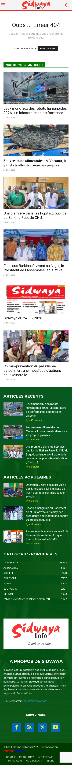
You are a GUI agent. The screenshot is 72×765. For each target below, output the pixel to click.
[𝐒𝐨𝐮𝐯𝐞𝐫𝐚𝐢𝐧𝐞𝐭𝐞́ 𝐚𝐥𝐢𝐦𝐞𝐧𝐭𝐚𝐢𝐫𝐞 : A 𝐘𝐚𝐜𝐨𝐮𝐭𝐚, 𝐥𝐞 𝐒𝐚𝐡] (36, 141)
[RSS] (29, 727)
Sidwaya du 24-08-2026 (22, 318)
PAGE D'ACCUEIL (48, 48)
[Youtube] (55, 727)
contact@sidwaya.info (34, 701)
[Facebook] (16, 727)
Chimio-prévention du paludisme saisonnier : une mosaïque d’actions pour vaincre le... (32, 370)
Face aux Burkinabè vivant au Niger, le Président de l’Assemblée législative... (34, 268)
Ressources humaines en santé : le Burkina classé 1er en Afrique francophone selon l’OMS (47, 535)
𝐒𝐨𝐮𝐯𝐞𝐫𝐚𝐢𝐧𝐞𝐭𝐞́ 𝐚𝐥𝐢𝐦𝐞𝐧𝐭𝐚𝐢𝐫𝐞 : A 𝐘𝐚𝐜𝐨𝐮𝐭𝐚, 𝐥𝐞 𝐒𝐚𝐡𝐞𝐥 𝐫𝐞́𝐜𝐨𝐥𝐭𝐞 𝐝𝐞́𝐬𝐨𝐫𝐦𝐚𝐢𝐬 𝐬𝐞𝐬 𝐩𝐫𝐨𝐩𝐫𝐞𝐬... (34, 163)
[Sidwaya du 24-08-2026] (36, 298)
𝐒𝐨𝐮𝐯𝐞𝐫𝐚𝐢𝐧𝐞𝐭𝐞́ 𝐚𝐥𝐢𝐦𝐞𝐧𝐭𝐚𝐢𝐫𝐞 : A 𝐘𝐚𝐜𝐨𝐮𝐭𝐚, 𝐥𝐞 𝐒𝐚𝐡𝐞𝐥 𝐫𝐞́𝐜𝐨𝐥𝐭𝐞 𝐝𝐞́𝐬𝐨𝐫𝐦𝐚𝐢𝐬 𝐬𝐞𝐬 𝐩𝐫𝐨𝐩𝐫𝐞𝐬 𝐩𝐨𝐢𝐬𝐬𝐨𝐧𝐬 (46, 431)
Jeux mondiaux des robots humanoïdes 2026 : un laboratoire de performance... (35, 110)
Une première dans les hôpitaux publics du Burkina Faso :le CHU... (35, 215)
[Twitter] (42, 727)
